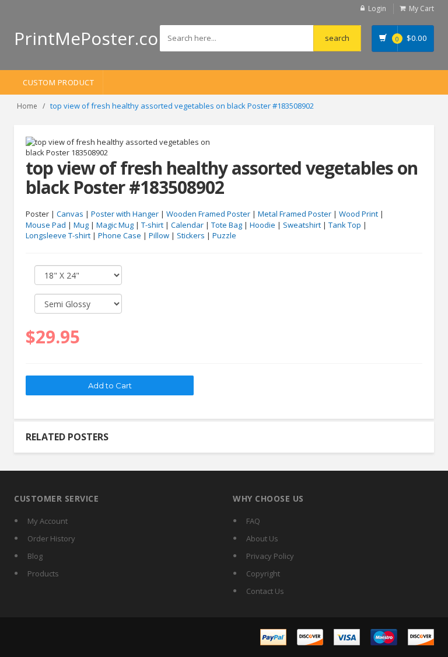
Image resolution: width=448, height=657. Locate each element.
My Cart (421, 8)
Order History (51, 538)
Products (43, 573)
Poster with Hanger (125, 213)
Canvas (70, 213)
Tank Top (344, 225)
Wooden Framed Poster (208, 213)
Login (377, 8)
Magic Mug (115, 225)
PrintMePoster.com (94, 38)
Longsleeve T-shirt (58, 235)
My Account (47, 521)
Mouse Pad (46, 225)
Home (27, 106)
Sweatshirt (302, 225)
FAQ (253, 521)
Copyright (263, 573)
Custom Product (58, 82)
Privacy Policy (270, 556)
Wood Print (358, 213)
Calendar (187, 225)
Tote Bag (226, 225)
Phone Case (119, 235)
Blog (35, 556)
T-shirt (152, 225)
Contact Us (265, 591)
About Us (262, 538)
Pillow (159, 235)
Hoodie (262, 225)
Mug (81, 225)
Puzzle (224, 235)
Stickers (191, 235)
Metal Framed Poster (294, 213)
